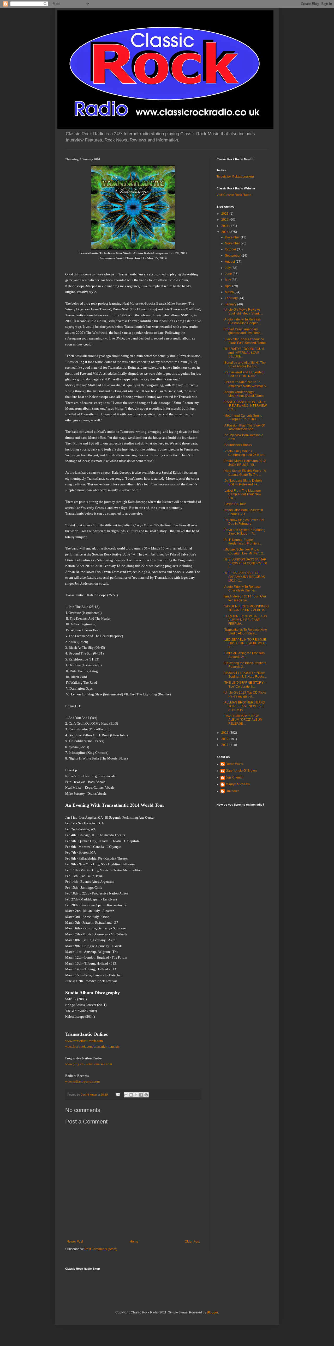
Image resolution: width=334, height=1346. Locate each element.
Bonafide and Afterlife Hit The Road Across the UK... (245, 364)
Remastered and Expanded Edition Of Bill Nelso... (244, 374)
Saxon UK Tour (235, 504)
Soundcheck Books (238, 445)
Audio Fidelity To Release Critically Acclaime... (242, 588)
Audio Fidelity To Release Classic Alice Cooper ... (242, 321)
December (233, 237)
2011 (225, 745)
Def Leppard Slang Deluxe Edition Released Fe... (243, 482)
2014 (225, 232)
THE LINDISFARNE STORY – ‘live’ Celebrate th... (245, 684)
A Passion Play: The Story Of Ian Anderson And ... (244, 427)
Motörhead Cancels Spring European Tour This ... (243, 417)
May (228, 280)
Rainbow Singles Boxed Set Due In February (244, 522)
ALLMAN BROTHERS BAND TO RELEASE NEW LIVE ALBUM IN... (244, 706)
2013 (225, 732)
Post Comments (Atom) (101, 1249)
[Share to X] (136, 1094)
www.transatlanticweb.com (84, 1041)
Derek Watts (234, 764)
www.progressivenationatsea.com (88, 1064)
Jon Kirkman (234, 777)
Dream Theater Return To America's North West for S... (246, 384)
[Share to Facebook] (141, 1094)
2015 (225, 226)
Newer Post (75, 1241)
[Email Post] (117, 1094)
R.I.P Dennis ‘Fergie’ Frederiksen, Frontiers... (243, 541)
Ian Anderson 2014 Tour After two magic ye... (245, 598)
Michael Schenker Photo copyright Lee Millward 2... (244, 551)
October (231, 249)
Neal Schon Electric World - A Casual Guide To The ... (245, 472)
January (231, 304)
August (230, 261)
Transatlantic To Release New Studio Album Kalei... (245, 631)
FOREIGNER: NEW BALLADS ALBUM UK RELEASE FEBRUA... (245, 620)
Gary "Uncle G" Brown (241, 771)
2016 (225, 219)
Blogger (212, 1312)
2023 (225, 213)
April (228, 286)
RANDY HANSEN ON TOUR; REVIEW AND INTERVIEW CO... (245, 405)
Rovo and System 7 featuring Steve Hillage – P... (244, 531)
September (233, 255)
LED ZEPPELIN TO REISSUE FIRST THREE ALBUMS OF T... (245, 643)
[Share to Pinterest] (146, 1094)
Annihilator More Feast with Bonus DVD (243, 512)
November (233, 243)
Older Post (192, 1241)
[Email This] (126, 1094)
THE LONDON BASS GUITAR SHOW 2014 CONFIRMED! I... (245, 563)
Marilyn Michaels (238, 784)
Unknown (232, 791)
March (230, 292)
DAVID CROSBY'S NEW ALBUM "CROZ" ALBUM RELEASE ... (243, 719)
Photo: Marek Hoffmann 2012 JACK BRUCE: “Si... (245, 462)
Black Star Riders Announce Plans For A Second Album (245, 341)
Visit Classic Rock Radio (234, 195)
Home (134, 1241)
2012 (225, 739)
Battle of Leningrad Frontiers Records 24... (244, 655)
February (231, 298)
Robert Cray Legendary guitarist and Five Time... (243, 331)
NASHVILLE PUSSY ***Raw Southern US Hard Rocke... (245, 674)
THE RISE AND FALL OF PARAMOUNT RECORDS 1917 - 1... (244, 576)
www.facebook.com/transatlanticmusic (92, 1046)
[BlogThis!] (131, 1094)
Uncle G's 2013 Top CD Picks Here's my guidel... (245, 694)
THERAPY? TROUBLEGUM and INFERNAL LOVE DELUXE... (244, 352)
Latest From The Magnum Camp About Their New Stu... (242, 494)
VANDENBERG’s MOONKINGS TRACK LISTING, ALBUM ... (246, 608)
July (228, 268)
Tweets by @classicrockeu (235, 176)
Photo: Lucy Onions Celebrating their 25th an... (245, 453)
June (229, 274)
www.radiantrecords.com (82, 1081)
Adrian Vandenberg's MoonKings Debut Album (244, 394)
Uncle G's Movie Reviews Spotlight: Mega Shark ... (243, 311)
